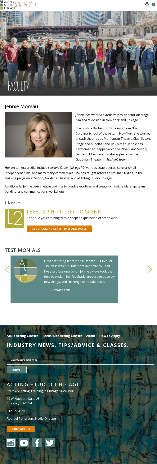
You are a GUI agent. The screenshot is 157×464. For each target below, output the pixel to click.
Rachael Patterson (20, 418)
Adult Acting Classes (22, 336)
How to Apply (109, 336)
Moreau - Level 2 (98, 261)
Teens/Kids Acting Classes (62, 336)
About (91, 336)
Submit (17, 370)
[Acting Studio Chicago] (8, 5)
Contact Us (21, 429)
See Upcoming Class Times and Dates (59, 228)
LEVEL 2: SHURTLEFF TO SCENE (64, 211)
